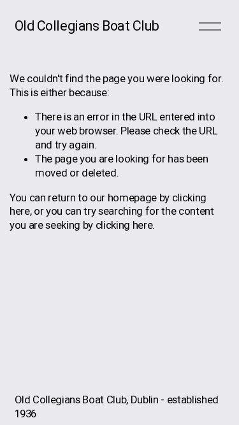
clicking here (124, 225)
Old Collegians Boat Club (87, 26)
